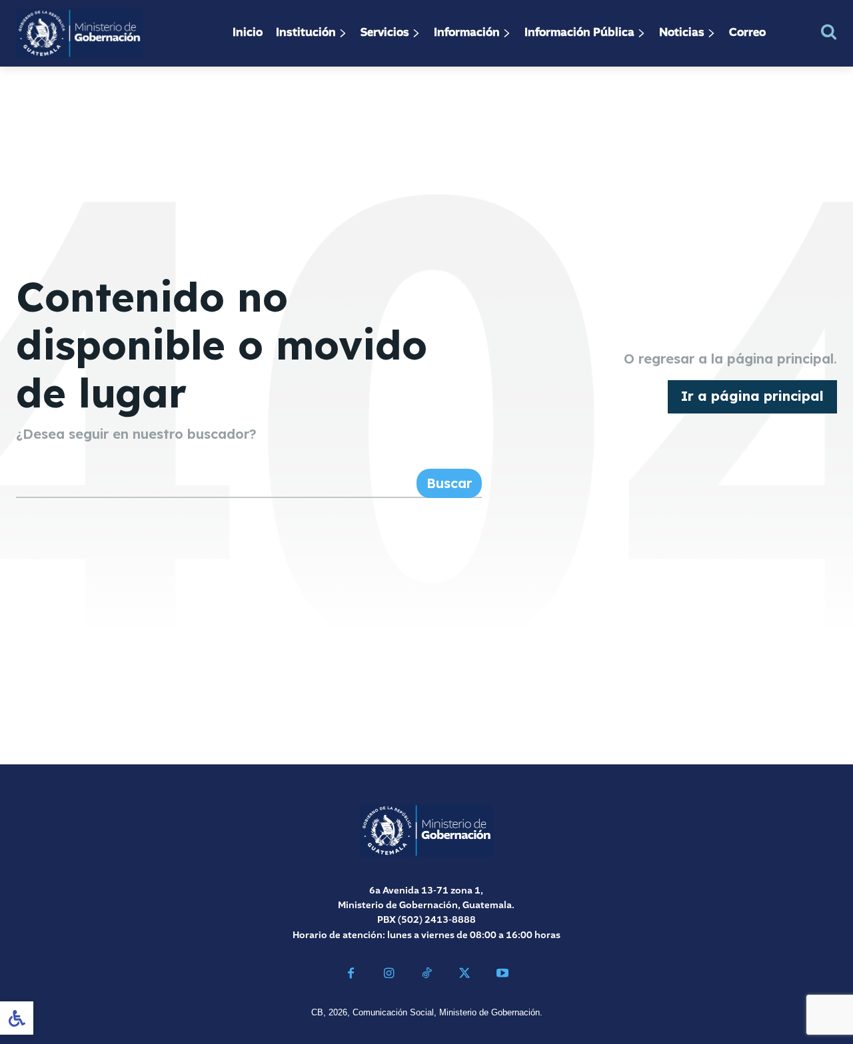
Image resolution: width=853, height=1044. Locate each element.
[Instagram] (389, 975)
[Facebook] (351, 975)
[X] (464, 975)
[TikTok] (426, 975)
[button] (828, 31)
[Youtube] (502, 975)
